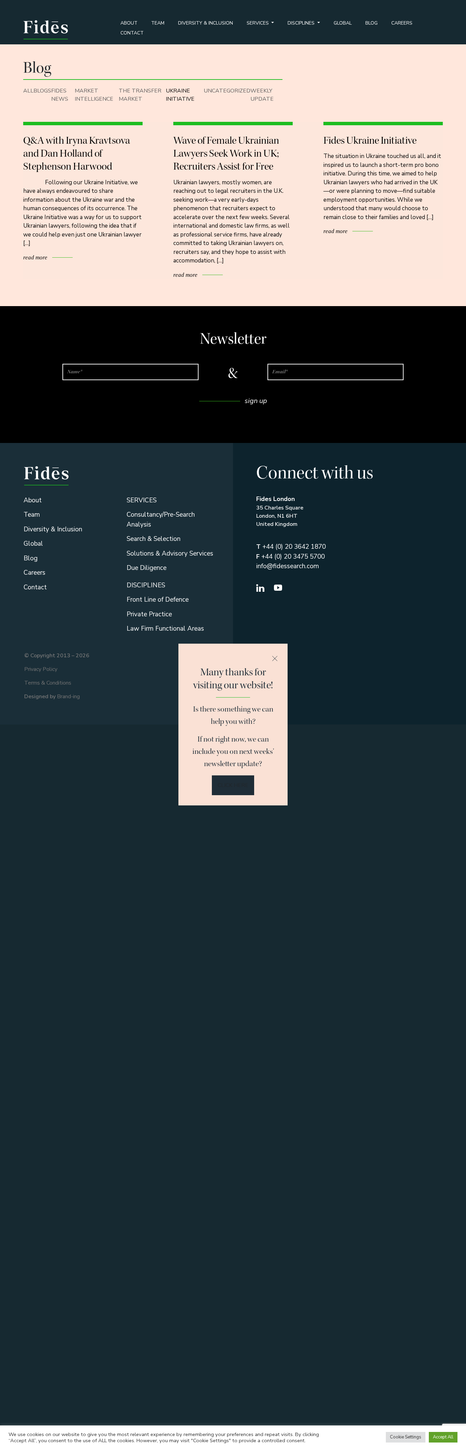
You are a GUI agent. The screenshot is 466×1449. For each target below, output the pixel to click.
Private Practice (149, 614)
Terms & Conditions (47, 683)
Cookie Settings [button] (405, 1437)
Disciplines (302, 23)
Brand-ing (68, 696)
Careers (401, 23)
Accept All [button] (443, 1437)
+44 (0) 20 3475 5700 (290, 556)
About (128, 23)
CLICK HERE (233, 785)
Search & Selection (153, 538)
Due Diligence (146, 567)
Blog (371, 23)
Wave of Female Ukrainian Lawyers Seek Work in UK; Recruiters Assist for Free (226, 153)
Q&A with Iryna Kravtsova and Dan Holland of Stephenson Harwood (76, 153)
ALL (28, 91)
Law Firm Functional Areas (165, 628)
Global (343, 23)
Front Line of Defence (158, 599)
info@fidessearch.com (287, 566)
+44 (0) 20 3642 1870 (291, 546)
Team (157, 23)
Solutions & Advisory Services (170, 553)
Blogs (42, 91)
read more (36, 257)
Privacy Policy (40, 669)
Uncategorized (227, 91)
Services (258, 23)
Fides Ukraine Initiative (370, 140)
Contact (132, 33)
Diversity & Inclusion (205, 23)
